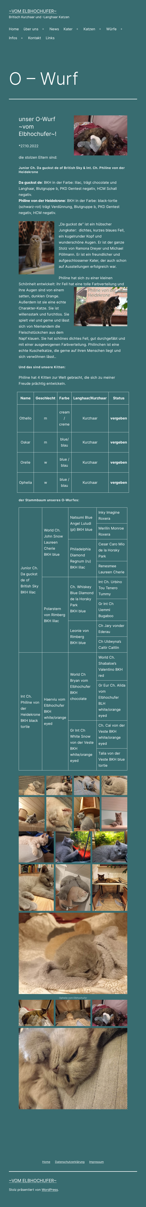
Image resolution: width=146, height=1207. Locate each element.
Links (50, 38)
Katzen (89, 29)
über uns (31, 29)
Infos (13, 38)
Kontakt (34, 38)
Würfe (111, 29)
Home (14, 29)
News (54, 29)
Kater (68, 29)
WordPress (50, 1190)
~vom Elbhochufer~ (33, 11)
